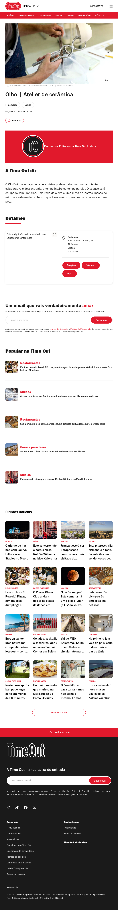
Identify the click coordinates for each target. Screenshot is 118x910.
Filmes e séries (84, 16)
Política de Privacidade (80, 329)
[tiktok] (17, 807)
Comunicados (14, 834)
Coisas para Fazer (26, 16)
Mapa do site (12, 887)
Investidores (13, 839)
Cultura (58, 16)
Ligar (69, 274)
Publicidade (70, 828)
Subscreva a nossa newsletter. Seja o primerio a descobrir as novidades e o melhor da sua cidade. (55, 312)
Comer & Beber (44, 16)
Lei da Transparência (17, 869)
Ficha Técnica (13, 828)
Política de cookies (16, 857)
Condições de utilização (19, 863)
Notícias (10, 16)
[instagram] (8, 807)
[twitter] (34, 807)
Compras (70, 16)
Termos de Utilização (58, 329)
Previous (10, 52)
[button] (54, 234)
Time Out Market (72, 834)
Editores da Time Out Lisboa (77, 146)
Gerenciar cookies (16, 874)
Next (108, 52)
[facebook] (26, 807)
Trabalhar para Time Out (19, 845)
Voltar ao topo (62, 732)
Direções (71, 265)
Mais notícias (59, 713)
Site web (90, 265)
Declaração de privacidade (20, 851)
